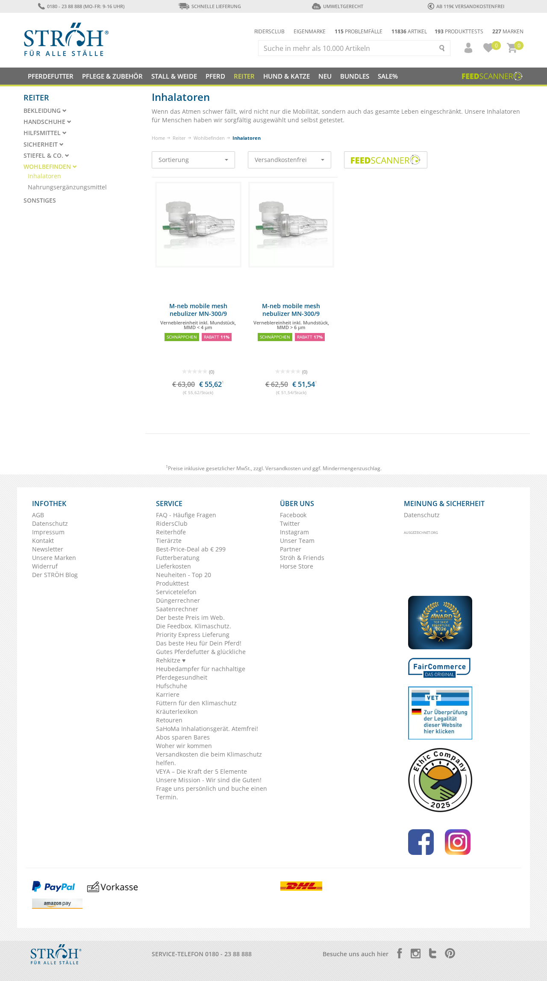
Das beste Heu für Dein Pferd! (198, 643)
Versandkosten (283, 468)
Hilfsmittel (43, 133)
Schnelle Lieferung (216, 6)
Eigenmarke (310, 31)
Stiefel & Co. (44, 155)
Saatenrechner (177, 609)
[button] (464, 48)
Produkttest (172, 583)
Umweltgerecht (343, 6)
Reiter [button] (244, 76)
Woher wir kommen (184, 746)
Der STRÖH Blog (55, 575)
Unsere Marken (54, 558)
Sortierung (174, 160)
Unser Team (297, 540)
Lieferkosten (173, 566)
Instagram (294, 532)
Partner (290, 549)
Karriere (167, 694)
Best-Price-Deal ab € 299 (191, 549)
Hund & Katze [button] (286, 76)
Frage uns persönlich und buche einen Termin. (211, 792)
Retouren (169, 720)
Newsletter (47, 549)
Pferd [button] (215, 76)
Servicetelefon (176, 592)
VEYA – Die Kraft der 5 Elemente (201, 771)
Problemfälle (358, 31)
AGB (38, 515)
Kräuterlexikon (177, 711)
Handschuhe (45, 122)
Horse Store (296, 566)
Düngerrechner (178, 600)
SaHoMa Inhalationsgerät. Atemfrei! (207, 729)
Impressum (48, 532)
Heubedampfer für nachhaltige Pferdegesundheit (200, 673)
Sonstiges (40, 200)
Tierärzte (169, 540)
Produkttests (459, 31)
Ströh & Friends (302, 558)
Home (158, 138)
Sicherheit (41, 144)
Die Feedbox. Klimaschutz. (193, 626)
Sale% (388, 76)
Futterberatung (178, 558)
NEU (325, 76)
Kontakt (43, 540)
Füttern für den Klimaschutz (196, 703)
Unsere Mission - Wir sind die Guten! (209, 780)
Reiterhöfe (171, 532)
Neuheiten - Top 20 (183, 575)
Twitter (290, 523)
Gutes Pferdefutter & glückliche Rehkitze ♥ (201, 656)
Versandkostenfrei (281, 160)
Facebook (293, 515)
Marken (507, 31)
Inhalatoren (44, 176)
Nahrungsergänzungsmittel (67, 187)
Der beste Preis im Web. (190, 617)
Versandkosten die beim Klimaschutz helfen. (209, 758)
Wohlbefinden (209, 138)
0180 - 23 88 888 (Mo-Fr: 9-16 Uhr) (85, 6)
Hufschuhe (171, 686)
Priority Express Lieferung (192, 634)
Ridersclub (269, 31)
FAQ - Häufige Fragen (186, 515)
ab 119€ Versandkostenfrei (470, 6)
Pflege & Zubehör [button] (112, 76)
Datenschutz (50, 523)
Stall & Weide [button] (174, 76)
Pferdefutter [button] (51, 76)
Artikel (409, 31)
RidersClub (172, 523)
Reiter (179, 138)
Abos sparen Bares (183, 737)
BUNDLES (354, 76)
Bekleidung (43, 111)
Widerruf (45, 566)
